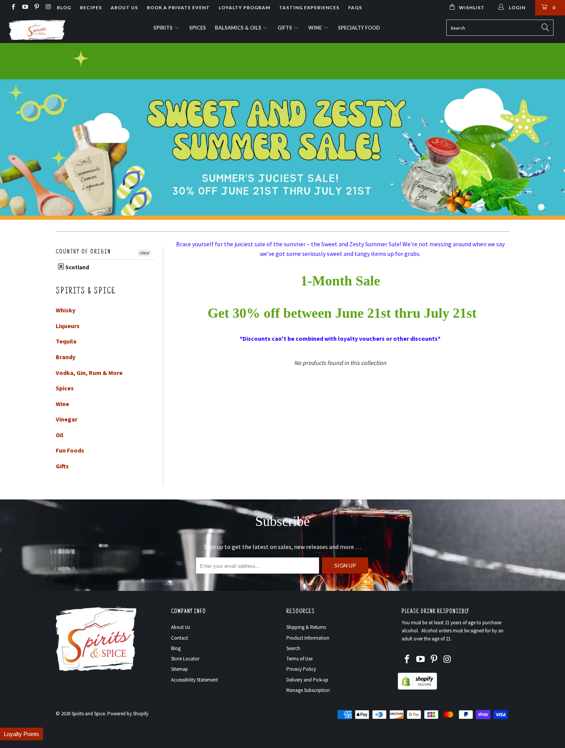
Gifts (285, 28)
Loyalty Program (244, 7)
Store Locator (185, 658)
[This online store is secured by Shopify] (417, 688)
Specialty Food (359, 28)
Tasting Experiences (309, 7)
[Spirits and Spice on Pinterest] (36, 7)
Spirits (163, 28)
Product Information (307, 638)
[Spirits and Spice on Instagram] (48, 7)
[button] (21, 734)
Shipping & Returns (306, 627)
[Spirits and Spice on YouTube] (24, 7)
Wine (315, 28)
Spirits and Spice (88, 713)
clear (145, 252)
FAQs (355, 7)
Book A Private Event (178, 7)
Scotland (76, 267)
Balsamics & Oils (239, 28)
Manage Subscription (308, 690)
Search (293, 648)
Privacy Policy (301, 669)
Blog (64, 7)
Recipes (91, 7)
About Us (124, 7)
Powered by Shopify (127, 713)
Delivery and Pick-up (307, 680)
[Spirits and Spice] (49, 29)
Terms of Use (299, 658)
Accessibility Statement (194, 680)
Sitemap (179, 669)
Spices (197, 28)
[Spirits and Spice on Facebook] (13, 7)
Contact (179, 638)
